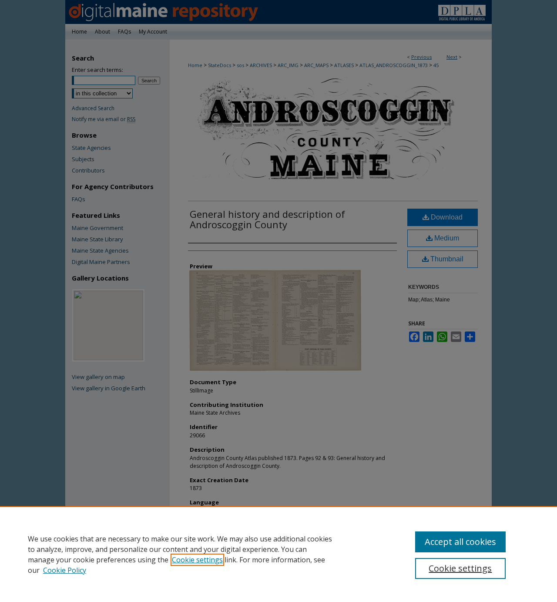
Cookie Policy (64, 570)
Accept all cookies (460, 542)
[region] (278, 554)
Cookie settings (197, 560)
